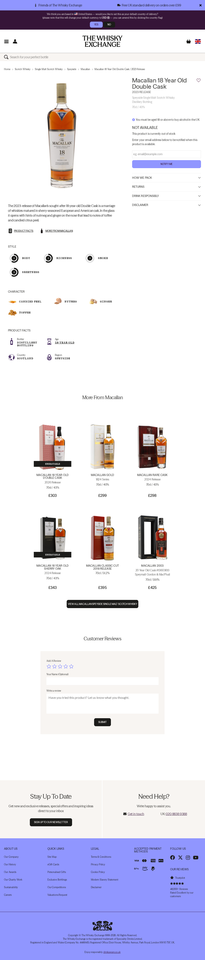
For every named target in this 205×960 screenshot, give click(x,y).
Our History (10, 864)
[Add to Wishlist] (199, 80)
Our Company (11, 856)
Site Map (52, 856)
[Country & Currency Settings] (198, 41)
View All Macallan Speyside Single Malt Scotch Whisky (102, 604)
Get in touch (136, 814)
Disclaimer (140, 205)
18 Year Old (64, 342)
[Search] (7, 57)
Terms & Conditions (101, 856)
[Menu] (6, 41)
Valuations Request (57, 894)
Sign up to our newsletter (51, 822)
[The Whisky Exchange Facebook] (172, 857)
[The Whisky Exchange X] (180, 857)
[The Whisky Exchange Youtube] (195, 857)
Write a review (53, 690)
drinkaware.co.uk (112, 952)
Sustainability (11, 887)
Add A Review (53, 660)
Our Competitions (56, 887)
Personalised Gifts (56, 872)
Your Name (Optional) (57, 674)
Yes (96, 24)
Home (7, 69)
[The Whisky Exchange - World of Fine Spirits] (102, 41)
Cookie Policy (98, 872)
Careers (8, 894)
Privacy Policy (98, 864)
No (109, 24)
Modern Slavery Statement (104, 879)
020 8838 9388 (176, 814)
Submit (102, 722)
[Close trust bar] (200, 5)
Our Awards (10, 872)
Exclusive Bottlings (57, 879)
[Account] (15, 41)
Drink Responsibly (145, 196)
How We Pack (142, 178)
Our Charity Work (13, 879)
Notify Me (167, 164)
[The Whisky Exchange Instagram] (188, 857)
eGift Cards (53, 864)
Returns (138, 187)
